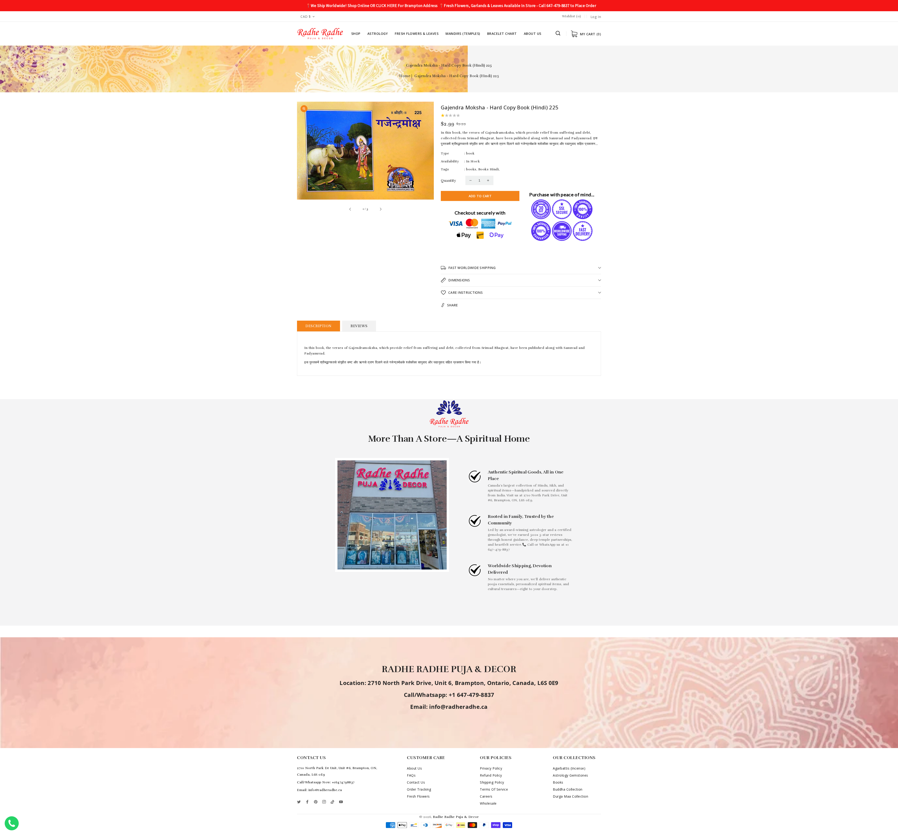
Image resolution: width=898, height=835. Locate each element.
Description (318, 326)
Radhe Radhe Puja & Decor (456, 817)
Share (452, 305)
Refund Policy (491, 775)
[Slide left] (350, 209)
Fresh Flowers (418, 796)
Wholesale (488, 803)
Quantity (448, 181)
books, (471, 169)
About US (532, 33)
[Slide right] (380, 209)
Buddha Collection (568, 789)
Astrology (377, 33)
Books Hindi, (489, 169)
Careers (486, 796)
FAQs (411, 775)
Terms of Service (494, 789)
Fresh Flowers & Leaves (416, 33)
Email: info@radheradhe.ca (319, 790)
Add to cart (480, 196)
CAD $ (306, 16)
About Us (414, 768)
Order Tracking (419, 789)
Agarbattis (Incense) (569, 768)
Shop (355, 33)
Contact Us (416, 782)
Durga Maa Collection (570, 796)
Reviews (359, 326)
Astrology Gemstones (570, 775)
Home (404, 76)
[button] (558, 33)
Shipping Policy (492, 782)
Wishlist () (571, 16)
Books (558, 782)
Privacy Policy (491, 768)
